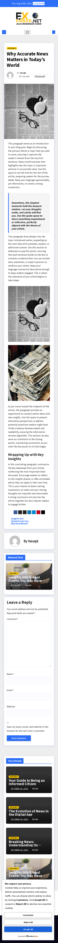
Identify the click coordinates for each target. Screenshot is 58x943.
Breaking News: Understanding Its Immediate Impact (24, 845)
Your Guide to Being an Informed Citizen (27, 782)
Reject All (28, 922)
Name (10, 674)
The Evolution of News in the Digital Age (29, 813)
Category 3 (14, 807)
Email (10, 690)
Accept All (28, 929)
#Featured (40, 76)
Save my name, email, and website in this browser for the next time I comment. (27, 728)
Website (11, 706)
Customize (28, 915)
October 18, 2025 (19, 788)
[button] (49, 32)
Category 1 (12, 48)
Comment (12, 618)
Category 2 (14, 838)
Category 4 (14, 777)
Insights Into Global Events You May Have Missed (20, 521)
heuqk (23, 73)
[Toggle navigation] (27, 32)
